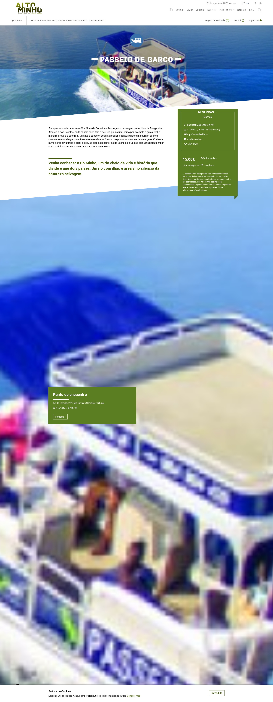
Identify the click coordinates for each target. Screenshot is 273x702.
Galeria (241, 10)
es (250, 10)
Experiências (49, 20)
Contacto (60, 417)
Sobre (180, 10)
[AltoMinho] (29, 4)
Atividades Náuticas (77, 20)
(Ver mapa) (214, 129)
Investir (211, 10)
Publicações (227, 10)
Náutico (62, 20)
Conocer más (133, 696)
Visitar (200, 10)
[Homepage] (171, 10)
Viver (190, 10)
